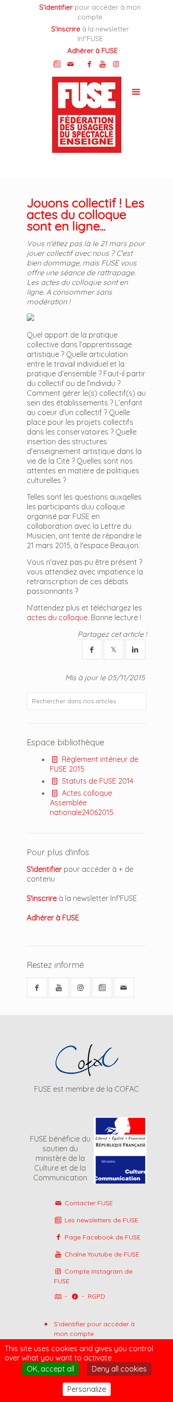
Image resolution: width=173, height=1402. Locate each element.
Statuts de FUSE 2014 (96, 781)
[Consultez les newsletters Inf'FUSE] (102, 987)
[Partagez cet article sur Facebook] (92, 649)
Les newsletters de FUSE (100, 1220)
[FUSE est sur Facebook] (89, 64)
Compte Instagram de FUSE (93, 1276)
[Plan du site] (57, 1297)
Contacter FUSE (88, 1203)
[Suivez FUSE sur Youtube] (58, 987)
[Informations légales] (74, 1297)
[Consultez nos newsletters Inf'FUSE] (57, 64)
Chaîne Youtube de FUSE (101, 1254)
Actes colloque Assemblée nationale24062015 (81, 802)
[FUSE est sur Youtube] (102, 64)
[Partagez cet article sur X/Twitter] (113, 649)
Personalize (86, 1389)
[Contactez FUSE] (70, 64)
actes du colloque (57, 617)
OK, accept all (50, 1368)
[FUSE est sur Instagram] (116, 64)
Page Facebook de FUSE (102, 1237)
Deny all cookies (119, 1368)
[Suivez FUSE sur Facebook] (37, 987)
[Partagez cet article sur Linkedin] (135, 649)
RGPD (96, 1296)
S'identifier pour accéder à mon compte (94, 1329)
